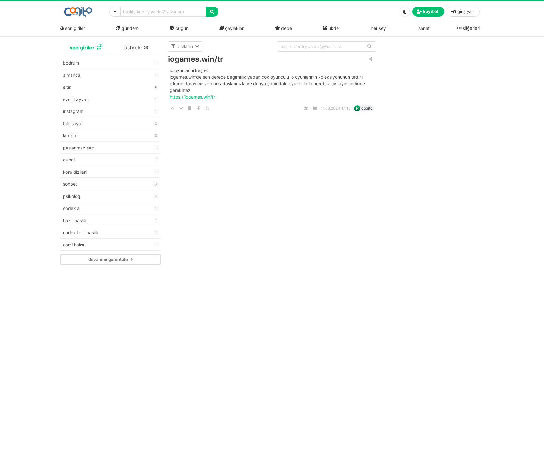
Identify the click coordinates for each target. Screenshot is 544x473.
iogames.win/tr (195, 59)
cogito (366, 108)
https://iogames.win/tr (193, 96)
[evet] (369, 46)
